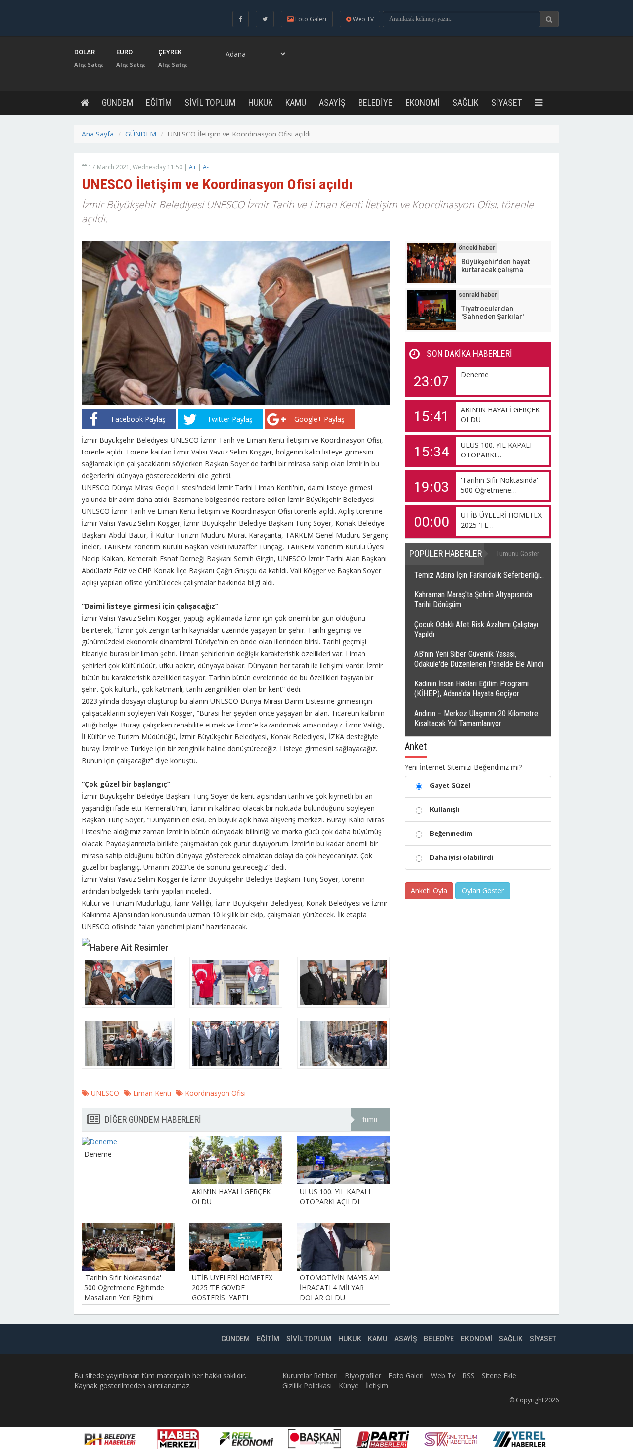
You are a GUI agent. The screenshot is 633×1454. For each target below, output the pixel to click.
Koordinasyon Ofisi (214, 1093)
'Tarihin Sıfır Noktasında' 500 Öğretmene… (499, 485)
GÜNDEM (117, 102)
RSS (468, 1375)
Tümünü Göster (518, 554)
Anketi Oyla (429, 890)
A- (206, 167)
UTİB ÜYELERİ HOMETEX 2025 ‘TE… (501, 520)
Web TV (443, 1375)
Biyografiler (363, 1375)
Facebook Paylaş (138, 419)
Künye (349, 1385)
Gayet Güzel (450, 785)
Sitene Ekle (499, 1375)
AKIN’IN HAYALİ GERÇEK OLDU (500, 414)
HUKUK (260, 102)
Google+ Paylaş (319, 419)
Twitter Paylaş (230, 419)
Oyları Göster (483, 890)
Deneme (475, 374)
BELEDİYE (375, 102)
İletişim (376, 1385)
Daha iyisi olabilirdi (461, 857)
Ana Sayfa (98, 133)
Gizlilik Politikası (307, 1385)
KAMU (295, 102)
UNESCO (104, 1093)
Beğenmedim (451, 833)
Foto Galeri (406, 1375)
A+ (192, 167)
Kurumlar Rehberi (310, 1375)
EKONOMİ (423, 102)
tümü (370, 1120)
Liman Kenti (151, 1093)
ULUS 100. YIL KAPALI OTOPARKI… (496, 449)
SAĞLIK (465, 102)
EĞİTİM (159, 102)
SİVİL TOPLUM (209, 102)
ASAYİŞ (332, 102)
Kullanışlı (444, 809)
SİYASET (506, 102)
